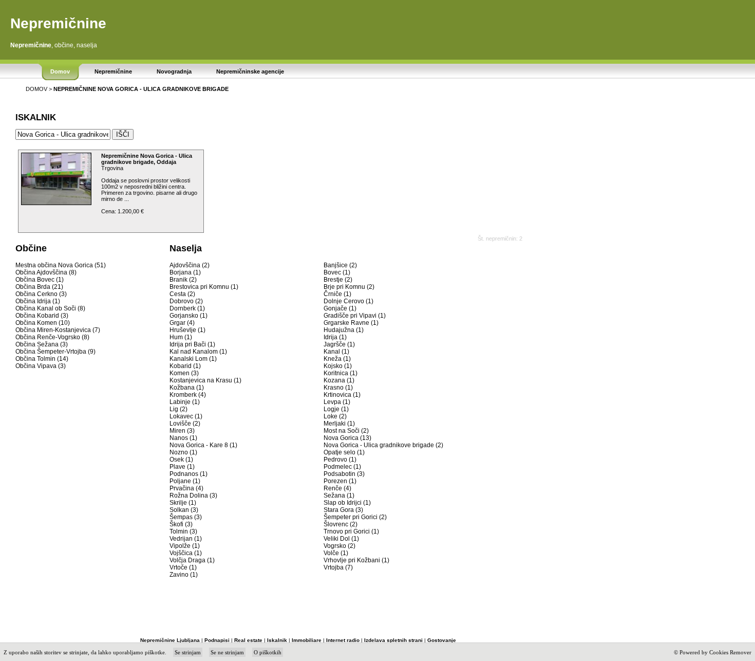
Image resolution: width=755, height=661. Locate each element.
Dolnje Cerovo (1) (348, 301)
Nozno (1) (183, 452)
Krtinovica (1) (342, 394)
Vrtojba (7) (338, 567)
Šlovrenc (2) (340, 524)
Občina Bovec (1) (39, 279)
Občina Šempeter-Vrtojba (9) (55, 351)
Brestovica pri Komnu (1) (203, 286)
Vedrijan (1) (185, 538)
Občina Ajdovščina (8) (46, 272)
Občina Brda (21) (39, 286)
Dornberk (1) (187, 308)
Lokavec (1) (185, 416)
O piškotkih (267, 652)
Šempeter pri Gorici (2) (355, 517)
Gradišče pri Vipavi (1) (355, 315)
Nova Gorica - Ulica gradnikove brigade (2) (383, 445)
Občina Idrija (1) (37, 301)
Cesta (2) (182, 294)
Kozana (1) (339, 380)
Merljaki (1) (339, 423)
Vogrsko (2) (339, 545)
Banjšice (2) (340, 265)
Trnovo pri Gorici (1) (351, 531)
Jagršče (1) (339, 344)
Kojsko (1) (338, 366)
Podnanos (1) (188, 474)
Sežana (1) (339, 495)
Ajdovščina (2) (189, 265)
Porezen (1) (340, 481)
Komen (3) (184, 373)
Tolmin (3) (183, 531)
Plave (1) (182, 466)
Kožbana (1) (186, 387)
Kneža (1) (337, 358)
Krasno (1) (338, 387)
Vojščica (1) (185, 553)
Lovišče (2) (184, 423)
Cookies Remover (730, 652)
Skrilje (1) (182, 502)
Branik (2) (183, 279)
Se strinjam (188, 652)
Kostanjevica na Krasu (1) (205, 380)
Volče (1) (336, 553)
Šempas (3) (185, 517)
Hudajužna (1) (344, 330)
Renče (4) (337, 488)
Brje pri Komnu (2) (349, 286)
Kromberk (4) (187, 394)
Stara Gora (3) (343, 509)
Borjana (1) (185, 272)
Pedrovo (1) (340, 459)
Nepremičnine (58, 23)
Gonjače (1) (340, 308)
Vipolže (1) (184, 545)
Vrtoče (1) (183, 567)
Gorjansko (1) (188, 315)
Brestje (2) (338, 279)
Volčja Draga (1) (192, 560)
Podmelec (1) (342, 466)
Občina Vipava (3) (40, 366)
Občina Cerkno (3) (41, 294)
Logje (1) (336, 409)
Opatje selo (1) (344, 452)
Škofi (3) (181, 524)
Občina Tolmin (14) (41, 358)
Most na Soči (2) (346, 430)
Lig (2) (178, 409)
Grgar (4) (182, 322)
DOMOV (36, 89)
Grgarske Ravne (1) (351, 322)
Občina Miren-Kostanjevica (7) (57, 330)
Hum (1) (180, 337)
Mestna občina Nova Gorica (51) (60, 265)
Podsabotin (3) (344, 474)
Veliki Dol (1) (341, 538)
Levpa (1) (337, 402)
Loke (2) (335, 416)
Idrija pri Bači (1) (192, 344)
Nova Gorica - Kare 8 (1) (203, 445)
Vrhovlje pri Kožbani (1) (356, 560)
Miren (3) (182, 430)
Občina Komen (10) (42, 322)
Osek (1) (181, 459)
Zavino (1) (183, 574)
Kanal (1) (336, 351)
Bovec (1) (337, 272)
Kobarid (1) (185, 366)
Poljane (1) (184, 481)
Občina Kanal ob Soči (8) (50, 308)
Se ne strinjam (227, 652)
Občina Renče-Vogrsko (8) (52, 337)
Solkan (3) (183, 509)
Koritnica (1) (340, 373)
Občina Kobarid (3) (41, 315)
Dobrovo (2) (186, 301)
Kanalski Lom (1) (193, 358)
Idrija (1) (335, 337)
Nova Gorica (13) (347, 438)
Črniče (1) (337, 294)
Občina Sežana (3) (41, 344)
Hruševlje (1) (187, 330)
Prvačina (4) (186, 488)
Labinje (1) (184, 402)
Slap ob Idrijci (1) (347, 502)
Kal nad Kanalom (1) (198, 351)
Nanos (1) (183, 438)
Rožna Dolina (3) (193, 495)
